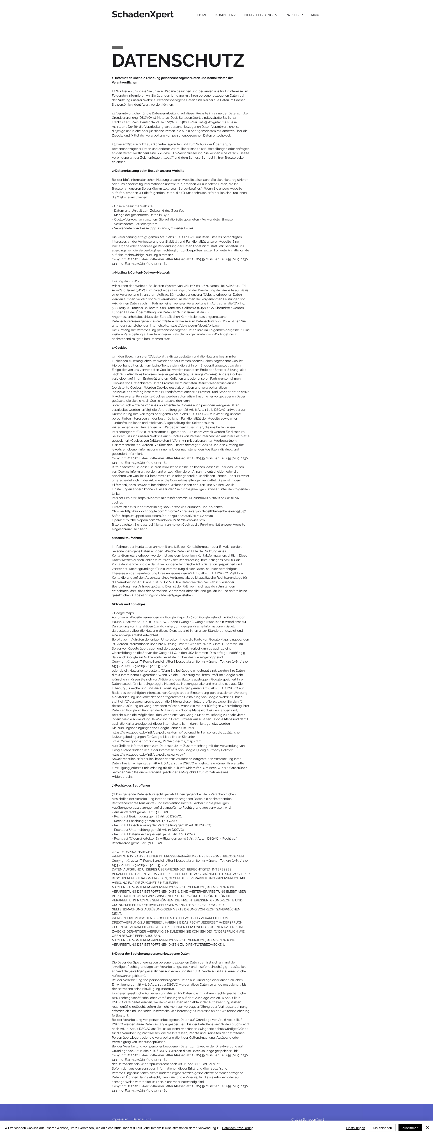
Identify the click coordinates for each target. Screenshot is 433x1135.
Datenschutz (142, 1119)
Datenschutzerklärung (237, 1128)
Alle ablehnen (382, 1128)
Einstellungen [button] (355, 1128)
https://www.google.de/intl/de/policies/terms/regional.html (157, 732)
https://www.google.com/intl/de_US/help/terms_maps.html (157, 741)
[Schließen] (427, 1127)
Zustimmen (410, 1128)
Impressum (120, 1119)
